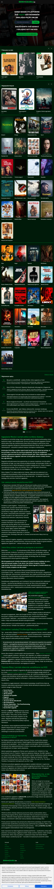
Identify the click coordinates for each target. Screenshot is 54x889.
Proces (16, 135)
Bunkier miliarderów (6, 347)
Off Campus (30, 305)
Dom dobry (4, 111)
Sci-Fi (21, 854)
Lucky (42, 305)
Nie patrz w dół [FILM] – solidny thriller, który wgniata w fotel (25, 380)
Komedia (22, 844)
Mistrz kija (30, 326)
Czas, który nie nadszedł (7, 177)
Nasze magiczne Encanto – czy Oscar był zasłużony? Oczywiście (26, 402)
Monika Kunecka (39, 846)
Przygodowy (23, 850)
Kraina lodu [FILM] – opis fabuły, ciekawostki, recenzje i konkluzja (27, 409)
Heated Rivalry (31, 347)
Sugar (16, 263)
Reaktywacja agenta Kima (34, 284)
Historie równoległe (32, 156)
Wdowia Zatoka (44, 284)
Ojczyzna (21, 77)
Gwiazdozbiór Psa (32, 135)
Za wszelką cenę (5, 305)
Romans (22, 852)
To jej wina (17, 347)
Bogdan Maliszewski (40, 844)
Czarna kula (31, 177)
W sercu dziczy (18, 156)
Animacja (7, 846)
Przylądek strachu (19, 305)
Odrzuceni (43, 326)
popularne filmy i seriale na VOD (17, 672)
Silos (2, 263)
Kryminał (22, 846)
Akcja (6, 844)
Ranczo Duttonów (5, 326)
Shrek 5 (3, 135)
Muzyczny (22, 848)
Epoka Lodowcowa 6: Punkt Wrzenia (10, 219)
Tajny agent (4, 77)
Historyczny (7, 856)
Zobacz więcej (49, 375)
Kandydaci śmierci (5, 198)
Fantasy (6, 854)
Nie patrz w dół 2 (32, 198)
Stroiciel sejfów (45, 198)
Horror (6, 857)
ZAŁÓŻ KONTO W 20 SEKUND (27, 34)
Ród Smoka (43, 263)
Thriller (21, 856)
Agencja (30, 263)
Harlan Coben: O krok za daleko (9, 368)
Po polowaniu (39, 77)
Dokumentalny (8, 848)
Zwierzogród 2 (22, 111)
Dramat (6, 850)
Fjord (42, 135)
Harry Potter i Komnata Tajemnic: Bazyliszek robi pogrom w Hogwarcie (28, 387)
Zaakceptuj (43, 886)
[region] (27, 876)
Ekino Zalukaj (11, 863)
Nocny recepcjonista (46, 347)
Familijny (7, 852)
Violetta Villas (18, 219)
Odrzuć (27, 886)
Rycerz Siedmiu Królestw (7, 284)
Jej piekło (43, 177)
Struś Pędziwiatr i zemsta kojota (23, 198)
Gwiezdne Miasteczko (20, 284)
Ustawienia (10, 886)
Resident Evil (4, 156)
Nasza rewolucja (32, 219)
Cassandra (17, 326)
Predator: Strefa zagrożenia (43, 111)
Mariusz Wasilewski (40, 848)
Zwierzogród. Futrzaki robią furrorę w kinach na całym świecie (26, 394)
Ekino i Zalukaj (12, 550)
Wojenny (22, 857)
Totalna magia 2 (19, 177)
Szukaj (36, 22)
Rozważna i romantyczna (47, 219)
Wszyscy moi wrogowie (7, 240)
